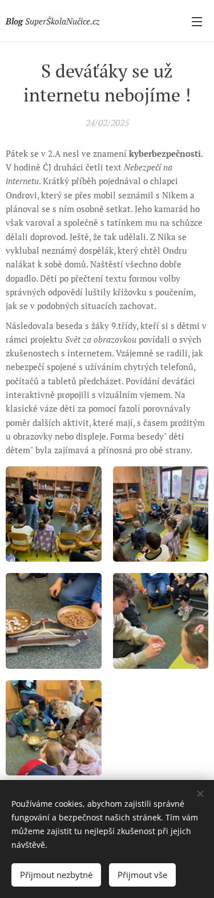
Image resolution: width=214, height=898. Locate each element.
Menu (196, 21)
